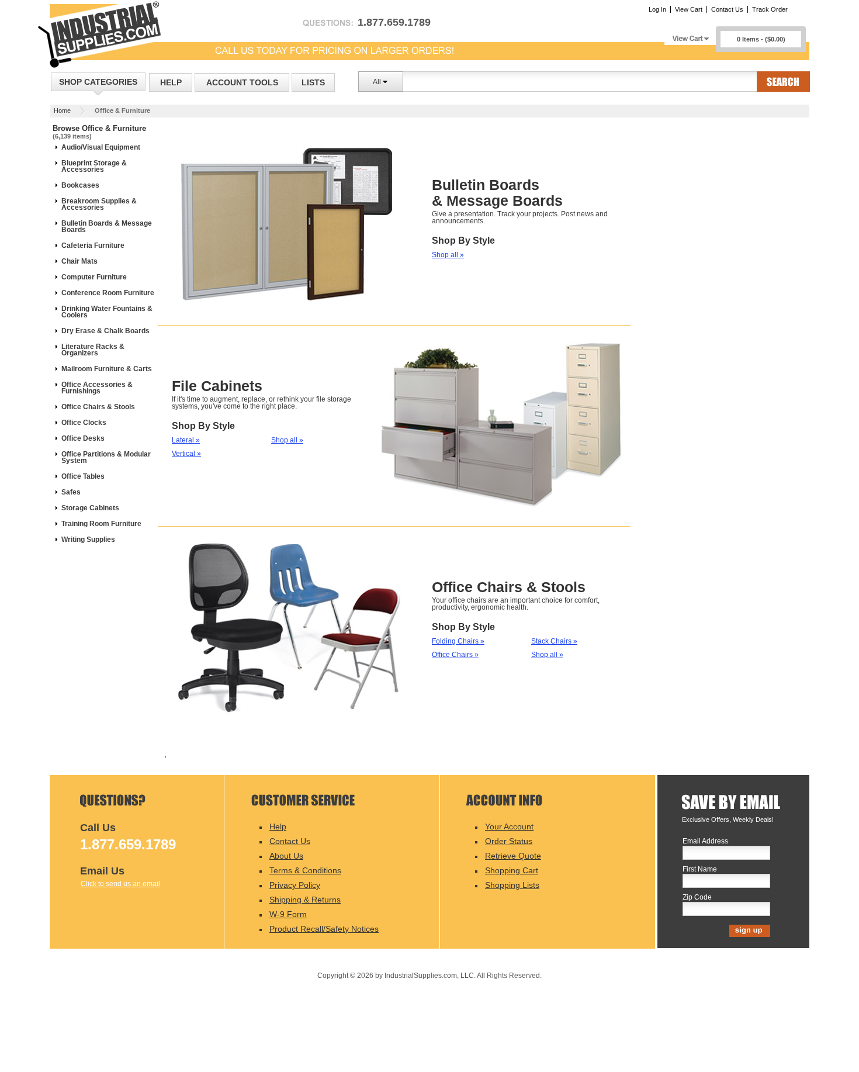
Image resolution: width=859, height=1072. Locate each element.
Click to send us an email (120, 884)
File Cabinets (217, 386)
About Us (286, 855)
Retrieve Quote (513, 855)
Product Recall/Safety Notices (324, 928)
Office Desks (83, 438)
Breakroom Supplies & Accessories (99, 204)
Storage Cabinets (90, 508)
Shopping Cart (511, 870)
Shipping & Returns (305, 899)
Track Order (770, 9)
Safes (71, 492)
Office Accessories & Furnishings (97, 388)
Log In (657, 9)
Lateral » (186, 440)
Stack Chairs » (554, 641)
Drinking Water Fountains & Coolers (107, 312)
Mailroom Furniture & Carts (106, 369)
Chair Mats (79, 261)
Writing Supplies (88, 539)
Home (62, 110)
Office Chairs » (455, 655)
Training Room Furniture (101, 524)
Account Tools (242, 82)
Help (171, 82)
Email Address (705, 841)
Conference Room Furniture (107, 293)
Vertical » (186, 453)
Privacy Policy (294, 885)
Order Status (508, 841)
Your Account (509, 826)
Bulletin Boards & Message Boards (106, 226)
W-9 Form (288, 914)
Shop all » (448, 255)
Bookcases (80, 185)
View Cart (688, 9)
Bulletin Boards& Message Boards (497, 193)
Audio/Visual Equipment (100, 147)
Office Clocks (83, 423)
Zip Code (697, 897)
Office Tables (83, 476)
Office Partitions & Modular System (106, 457)
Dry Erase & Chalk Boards (105, 331)
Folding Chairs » (458, 641)
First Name (700, 869)
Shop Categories (98, 82)
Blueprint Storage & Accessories (94, 166)
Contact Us (727, 9)
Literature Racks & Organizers (92, 350)
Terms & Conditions (305, 870)
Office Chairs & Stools (98, 407)
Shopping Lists (512, 885)
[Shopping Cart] (690, 35)
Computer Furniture (94, 277)
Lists (313, 82)
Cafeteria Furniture (92, 245)
